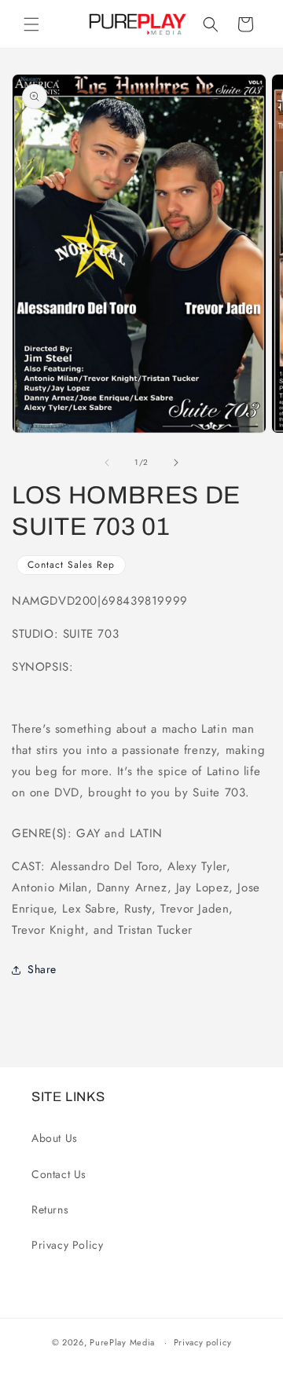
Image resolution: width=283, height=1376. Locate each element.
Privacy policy (203, 1342)
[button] (31, 24)
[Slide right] (176, 462)
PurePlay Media (122, 1342)
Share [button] (42, 969)
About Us (54, 1138)
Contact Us (58, 1174)
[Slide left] (107, 462)
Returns (49, 1209)
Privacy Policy (67, 1245)
